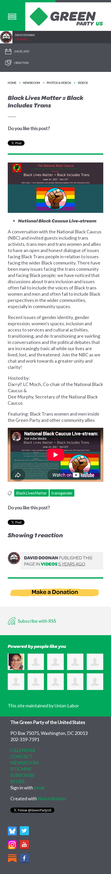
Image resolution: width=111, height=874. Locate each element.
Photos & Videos (59, 82)
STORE (17, 781)
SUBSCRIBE (22, 775)
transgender (62, 493)
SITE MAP (20, 769)
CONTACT (21, 756)
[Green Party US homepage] (66, 16)
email (39, 787)
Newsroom (31, 82)
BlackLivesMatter (31, 493)
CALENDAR (22, 750)
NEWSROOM (24, 762)
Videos (83, 82)
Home (12, 82)
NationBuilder (52, 798)
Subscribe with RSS (36, 621)
